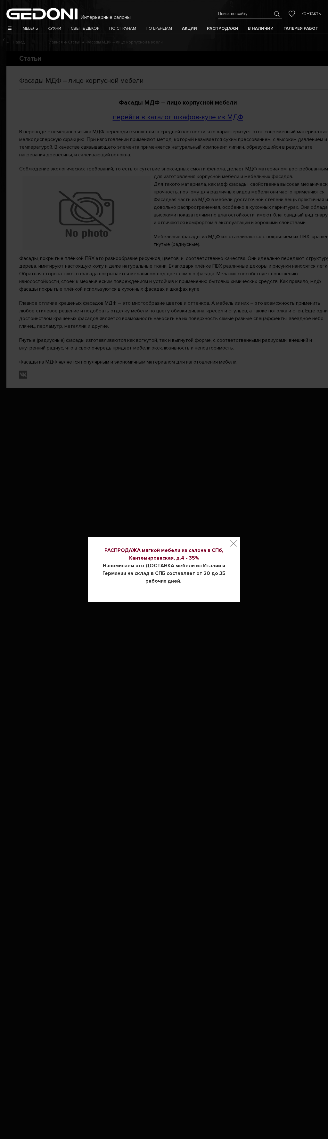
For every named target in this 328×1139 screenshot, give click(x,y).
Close (233, 543)
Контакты (311, 14)
